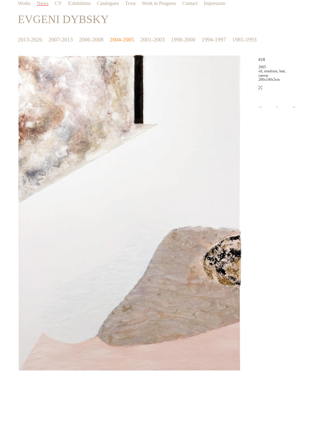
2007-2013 (60, 39)
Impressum (214, 3)
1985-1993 (244, 39)
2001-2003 (152, 39)
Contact (190, 3)
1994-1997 (214, 39)
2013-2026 (30, 39)
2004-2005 (122, 39)
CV (58, 3)
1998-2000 (183, 39)
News (42, 3)
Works (24, 3)
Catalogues (108, 3)
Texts (130, 3)
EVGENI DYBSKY (63, 19)
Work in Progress (159, 3)
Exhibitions (79, 3)
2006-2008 (91, 39)
